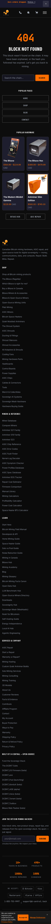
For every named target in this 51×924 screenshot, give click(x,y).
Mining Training (9, 680)
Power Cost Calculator (12, 505)
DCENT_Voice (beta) (11, 794)
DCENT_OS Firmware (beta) (14, 770)
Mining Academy (9, 567)
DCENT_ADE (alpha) (11, 789)
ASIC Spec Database (11, 472)
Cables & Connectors (11, 382)
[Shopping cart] (37, 13)
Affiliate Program (9, 709)
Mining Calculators (10, 496)
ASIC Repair (35, 216)
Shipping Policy (9, 737)
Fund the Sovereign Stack (13, 761)
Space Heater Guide (11, 543)
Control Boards (8, 368)
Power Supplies (9, 373)
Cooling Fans (8, 354)
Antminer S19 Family (11, 435)
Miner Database (9, 420)
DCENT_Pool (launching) (13, 780)
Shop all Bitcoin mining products (16, 274)
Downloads (7, 600)
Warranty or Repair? (11, 657)
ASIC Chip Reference (11, 444)
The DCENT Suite (10, 765)
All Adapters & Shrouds (12, 349)
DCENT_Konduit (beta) (12, 784)
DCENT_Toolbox (9, 803)
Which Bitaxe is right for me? (15, 283)
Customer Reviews (10, 694)
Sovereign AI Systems (12, 397)
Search (42, 77)
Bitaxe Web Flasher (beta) (13, 808)
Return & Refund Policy (12, 742)
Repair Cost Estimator (11, 482)
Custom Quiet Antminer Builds (15, 666)
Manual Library (9, 491)
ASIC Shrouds (8, 331)
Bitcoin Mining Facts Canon (14, 581)
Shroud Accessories (11, 345)
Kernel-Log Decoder (11, 458)
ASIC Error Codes (10, 449)
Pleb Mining (7, 307)
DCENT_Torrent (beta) (12, 798)
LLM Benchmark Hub (11, 591)
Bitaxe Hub (15, 216)
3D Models (7, 685)
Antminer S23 (8, 439)
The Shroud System (11, 326)
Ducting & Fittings (10, 335)
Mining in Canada (10, 557)
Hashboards (7, 364)
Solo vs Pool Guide (10, 548)
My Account (7, 718)
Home (25, 98)
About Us (6, 690)
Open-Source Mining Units (14, 302)
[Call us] (20, 13)
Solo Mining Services (11, 671)
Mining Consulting (10, 676)
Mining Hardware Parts (12, 359)
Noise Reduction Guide (12, 553)
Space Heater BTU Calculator (15, 510)
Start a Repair (8, 652)
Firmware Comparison (11, 487)
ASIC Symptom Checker (13, 463)
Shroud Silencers (9, 340)
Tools (4, 387)
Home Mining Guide (11, 539)
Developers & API (10, 534)
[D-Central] (6, 13)
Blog (25, 112)
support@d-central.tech (35, 901)
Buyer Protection (9, 723)
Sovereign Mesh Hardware (14, 401)
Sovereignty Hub (9, 605)
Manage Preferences (37, 917)
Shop (25, 105)
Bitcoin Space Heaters (12, 316)
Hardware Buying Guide (12, 406)
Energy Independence (12, 623)
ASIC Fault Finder (10, 453)
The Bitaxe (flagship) (11, 279)
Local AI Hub (8, 628)
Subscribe (42, 839)
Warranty (6, 732)
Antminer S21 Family (11, 430)
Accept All (23, 917)
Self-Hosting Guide (10, 619)
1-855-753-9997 (12, 901)
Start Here (6, 524)
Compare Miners (9, 425)
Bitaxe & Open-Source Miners (15, 298)
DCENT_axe (7, 775)
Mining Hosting (9, 661)
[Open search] (28, 13)
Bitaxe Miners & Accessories (14, 293)
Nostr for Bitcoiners (10, 614)
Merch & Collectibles (11, 392)
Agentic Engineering (11, 633)
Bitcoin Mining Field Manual (14, 529)
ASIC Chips (7, 378)
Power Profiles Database (13, 468)
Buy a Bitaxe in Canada (12, 288)
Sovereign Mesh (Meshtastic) (15, 609)
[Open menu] (45, 13)
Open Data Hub (9, 586)
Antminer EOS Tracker (12, 477)
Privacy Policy (8, 746)
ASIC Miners (7, 312)
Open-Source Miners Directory (15, 595)
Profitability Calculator (12, 501)
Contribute (7, 704)
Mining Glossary (9, 576)
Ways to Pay (7, 727)
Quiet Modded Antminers (13, 321)
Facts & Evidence (10, 699)
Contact (25, 119)
